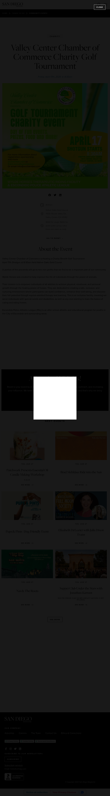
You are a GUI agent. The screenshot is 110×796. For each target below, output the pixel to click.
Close (99, 7)
